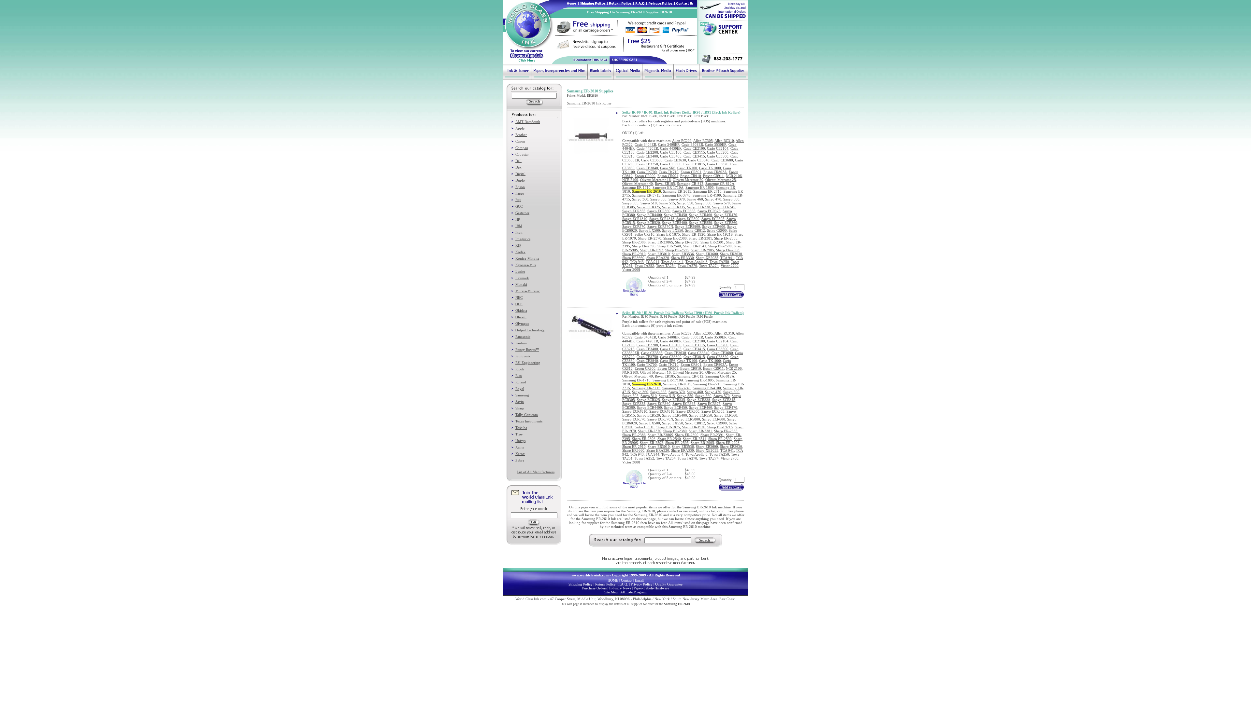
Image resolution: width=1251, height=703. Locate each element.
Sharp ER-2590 (720, 246)
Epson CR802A (715, 172)
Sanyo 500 (731, 199)
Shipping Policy (580, 584)
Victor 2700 (730, 266)
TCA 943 (637, 262)
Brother (521, 135)
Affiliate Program (633, 592)
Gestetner (522, 213)
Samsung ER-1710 (636, 187)
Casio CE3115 (694, 152)
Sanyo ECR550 (700, 223)
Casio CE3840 (647, 168)
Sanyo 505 (630, 203)
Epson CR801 (691, 172)
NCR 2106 (734, 176)
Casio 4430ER (671, 148)
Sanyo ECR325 (648, 207)
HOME (613, 580)
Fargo (519, 193)
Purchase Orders (594, 588)
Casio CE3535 (652, 160)
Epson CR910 (690, 176)
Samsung (522, 395)
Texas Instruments (528, 421)
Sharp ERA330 (682, 258)
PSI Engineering (527, 363)
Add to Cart (731, 294)
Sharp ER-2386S (660, 242)
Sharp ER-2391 (712, 242)
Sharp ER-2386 (634, 242)
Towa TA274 (709, 266)
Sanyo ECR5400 (674, 223)
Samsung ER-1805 (699, 187)
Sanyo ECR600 (713, 226)
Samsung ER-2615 (677, 191)
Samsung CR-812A (719, 184)
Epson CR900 (645, 176)
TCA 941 (727, 258)
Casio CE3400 (647, 156)
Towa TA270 (687, 266)
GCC (519, 206)
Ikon (519, 232)
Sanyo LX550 (672, 230)
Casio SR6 (667, 168)
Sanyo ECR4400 (649, 215)
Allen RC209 (682, 141)
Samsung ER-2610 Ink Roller (589, 103)
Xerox (520, 454)
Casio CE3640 (699, 160)
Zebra (519, 460)
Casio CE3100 (671, 152)
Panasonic (522, 336)
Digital (520, 174)
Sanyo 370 (677, 199)
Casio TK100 (687, 168)
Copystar (522, 154)
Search (704, 540)
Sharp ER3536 (683, 254)
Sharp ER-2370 (649, 238)
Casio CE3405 (671, 156)
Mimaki (521, 284)
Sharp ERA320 (657, 258)
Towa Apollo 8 (696, 262)
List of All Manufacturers (535, 472)
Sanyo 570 (721, 203)
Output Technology (530, 330)
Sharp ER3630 (731, 254)
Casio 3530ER (715, 144)
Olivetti (520, 317)
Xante (519, 447)
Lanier (520, 271)
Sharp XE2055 (707, 258)
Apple (520, 128)
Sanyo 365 (658, 199)
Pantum (521, 343)
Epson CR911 (713, 176)
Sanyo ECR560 (725, 223)
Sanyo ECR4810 (634, 219)
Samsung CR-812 (690, 184)
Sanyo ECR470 (725, 215)
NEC (519, 297)
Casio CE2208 (647, 152)
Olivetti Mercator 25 (720, 180)
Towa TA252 (644, 266)
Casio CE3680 (722, 160)
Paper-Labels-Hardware (651, 588)
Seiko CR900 (717, 230)
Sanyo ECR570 (633, 226)
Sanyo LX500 (649, 230)
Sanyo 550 (685, 203)
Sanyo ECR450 (675, 215)
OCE (519, 304)
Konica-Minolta (527, 258)
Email (639, 580)
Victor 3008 (631, 269)
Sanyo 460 (695, 199)
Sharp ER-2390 (686, 242)
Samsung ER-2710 (707, 191)
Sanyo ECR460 (700, 215)
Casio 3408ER (669, 144)
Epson (520, 187)
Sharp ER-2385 (726, 238)
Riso (518, 376)
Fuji (518, 200)
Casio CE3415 (694, 156)
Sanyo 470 (713, 199)
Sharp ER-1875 (668, 234)
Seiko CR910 (644, 234)
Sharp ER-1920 (693, 234)
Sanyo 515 (667, 203)
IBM (518, 226)
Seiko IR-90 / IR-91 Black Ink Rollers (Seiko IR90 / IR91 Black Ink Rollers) (681, 112)
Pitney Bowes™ (527, 350)
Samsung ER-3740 (676, 195)
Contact (626, 580)
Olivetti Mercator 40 (637, 184)
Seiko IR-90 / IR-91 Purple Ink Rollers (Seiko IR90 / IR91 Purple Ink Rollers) (683, 313)
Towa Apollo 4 (672, 262)
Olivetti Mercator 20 (688, 180)
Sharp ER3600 (707, 254)
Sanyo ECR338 (698, 207)
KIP (518, 245)
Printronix (523, 356)
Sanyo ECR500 (687, 219)
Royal (519, 389)
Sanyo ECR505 (713, 219)
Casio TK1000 (710, 168)
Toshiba (521, 428)
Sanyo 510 (648, 203)
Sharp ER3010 (659, 254)
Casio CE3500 (717, 156)
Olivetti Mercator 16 (655, 180)
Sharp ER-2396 (643, 246)
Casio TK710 (669, 172)
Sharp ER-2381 (700, 238)
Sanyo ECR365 (684, 211)
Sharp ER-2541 (694, 246)
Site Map (611, 592)
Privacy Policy (642, 584)
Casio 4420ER (647, 148)
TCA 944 (652, 262)
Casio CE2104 (717, 148)
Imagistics (522, 239)
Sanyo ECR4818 (661, 219)
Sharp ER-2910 (634, 254)
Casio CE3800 (671, 164)
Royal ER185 (665, 184)
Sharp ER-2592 (651, 250)
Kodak (520, 252)
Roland (520, 382)
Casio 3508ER (692, 144)
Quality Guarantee (669, 584)
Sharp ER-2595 (677, 250)
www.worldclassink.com (590, 575)
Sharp (519, 408)
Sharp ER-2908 (728, 250)
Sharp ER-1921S (720, 234)
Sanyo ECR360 (658, 211)
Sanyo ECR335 (673, 207)
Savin (519, 402)
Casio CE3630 (675, 160)
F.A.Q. (623, 584)
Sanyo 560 (703, 203)
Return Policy (605, 584)
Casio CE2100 (694, 148)
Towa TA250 (719, 262)
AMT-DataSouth (527, 122)
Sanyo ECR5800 (687, 226)
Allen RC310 (724, 141)
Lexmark (522, 278)
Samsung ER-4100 (707, 195)
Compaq (521, 148)
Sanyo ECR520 (648, 223)
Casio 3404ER (645, 144)
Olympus (522, 323)
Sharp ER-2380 (675, 238)
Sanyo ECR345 (723, 207)
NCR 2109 (630, 180)
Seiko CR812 (695, 230)
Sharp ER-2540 (669, 246)
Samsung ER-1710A (668, 187)
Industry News (620, 588)
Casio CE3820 (717, 164)
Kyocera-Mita (525, 265)
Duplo (520, 180)
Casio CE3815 (694, 164)
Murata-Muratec (527, 291)
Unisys (520, 441)
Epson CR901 (667, 176)
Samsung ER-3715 (646, 195)
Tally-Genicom (526, 415)
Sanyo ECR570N (660, 226)
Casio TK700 (647, 172)
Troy (519, 434)
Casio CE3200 (717, 152)
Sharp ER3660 (633, 258)
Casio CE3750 (647, 164)
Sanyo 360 (640, 199)
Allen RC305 (703, 141)
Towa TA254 (666, 266)
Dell (518, 161)
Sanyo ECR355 (633, 211)
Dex (518, 167)
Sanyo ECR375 (709, 211)
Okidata (521, 310)
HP (517, 219)
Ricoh (519, 369)
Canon (520, 141)
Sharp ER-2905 (702, 250)
